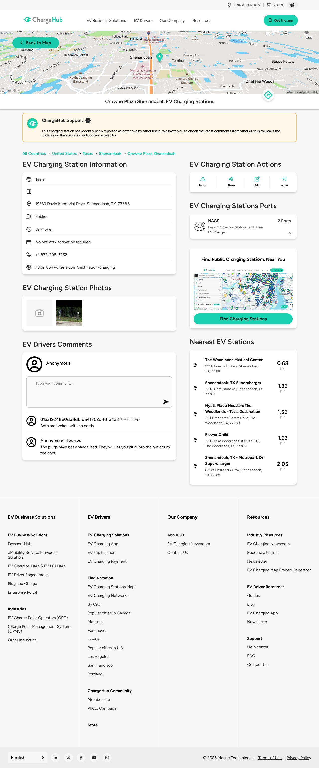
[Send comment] (166, 401)
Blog (251, 604)
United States (64, 153)
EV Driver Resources (265, 586)
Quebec (95, 639)
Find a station (246, 5)
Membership (99, 699)
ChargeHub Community (110, 690)
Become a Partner (263, 552)
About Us (175, 535)
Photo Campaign (102, 708)
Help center (257, 647)
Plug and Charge (22, 583)
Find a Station (100, 578)
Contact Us (177, 552)
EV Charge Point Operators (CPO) (38, 617)
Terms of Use (270, 757)
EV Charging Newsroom (188, 543)
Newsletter (257, 561)
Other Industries (22, 640)
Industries (17, 609)
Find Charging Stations (243, 319)
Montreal (96, 621)
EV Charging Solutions (108, 535)
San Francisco (100, 665)
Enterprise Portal (22, 592)
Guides (253, 595)
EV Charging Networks (108, 595)
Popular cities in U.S (105, 647)
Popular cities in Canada (109, 613)
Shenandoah (110, 153)
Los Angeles (98, 656)
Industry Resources (264, 535)
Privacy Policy (299, 757)
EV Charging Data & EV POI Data (36, 566)
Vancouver (97, 630)
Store (278, 5)
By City (94, 604)
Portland (95, 674)
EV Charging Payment (107, 561)
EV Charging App (103, 543)
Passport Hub (19, 543)
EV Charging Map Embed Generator (279, 570)
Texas (88, 153)
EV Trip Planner (101, 552)
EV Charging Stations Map (111, 586)
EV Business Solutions (27, 535)
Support (254, 638)
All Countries (34, 153)
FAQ (251, 655)
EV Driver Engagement (28, 574)
